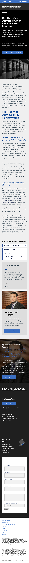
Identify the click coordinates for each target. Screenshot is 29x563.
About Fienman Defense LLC (12, 245)
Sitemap (4, 534)
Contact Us (5, 532)
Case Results (5, 530)
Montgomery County (8, 202)
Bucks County (17, 198)
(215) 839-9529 (9, 377)
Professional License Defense (9, 524)
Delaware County (7, 200)
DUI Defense (5, 522)
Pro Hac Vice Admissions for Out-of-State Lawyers (13, 257)
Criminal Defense (6, 520)
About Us (4, 526)
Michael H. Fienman (9, 249)
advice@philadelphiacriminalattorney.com (13, 372)
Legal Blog (7, 253)
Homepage (4, 12)
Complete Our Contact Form (13, 52)
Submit (6, 509)
